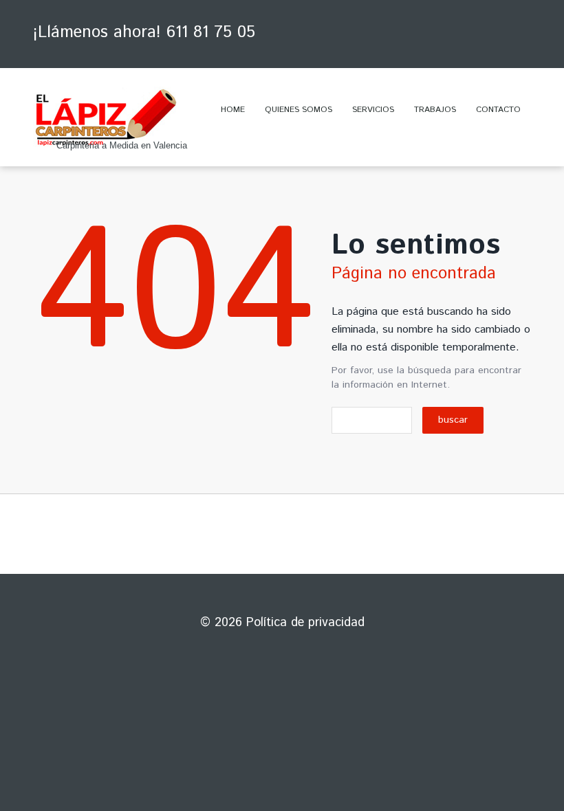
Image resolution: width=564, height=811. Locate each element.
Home (233, 109)
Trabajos (435, 109)
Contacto (498, 109)
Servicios (373, 109)
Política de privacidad (305, 623)
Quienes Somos (298, 109)
